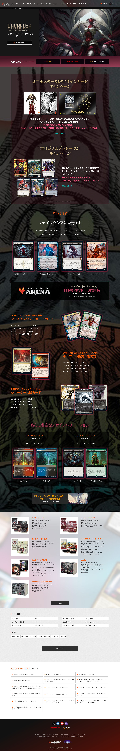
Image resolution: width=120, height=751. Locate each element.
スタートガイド (20, 4)
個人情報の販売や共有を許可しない (45, 736)
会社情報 (73, 736)
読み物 (74, 4)
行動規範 (43, 734)
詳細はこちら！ (60, 133)
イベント (55, 4)
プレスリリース (65, 736)
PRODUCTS (8, 8)
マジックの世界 (31, 4)
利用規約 (37, 734)
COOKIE (57, 736)
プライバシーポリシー (52, 734)
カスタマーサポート (64, 734)
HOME (2, 8)
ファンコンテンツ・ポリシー (78, 734)
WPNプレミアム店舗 (99, 61)
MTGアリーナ (82, 4)
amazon (48, 61)
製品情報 (48, 4)
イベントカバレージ (65, 4)
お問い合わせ (80, 736)
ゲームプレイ (40, 4)
